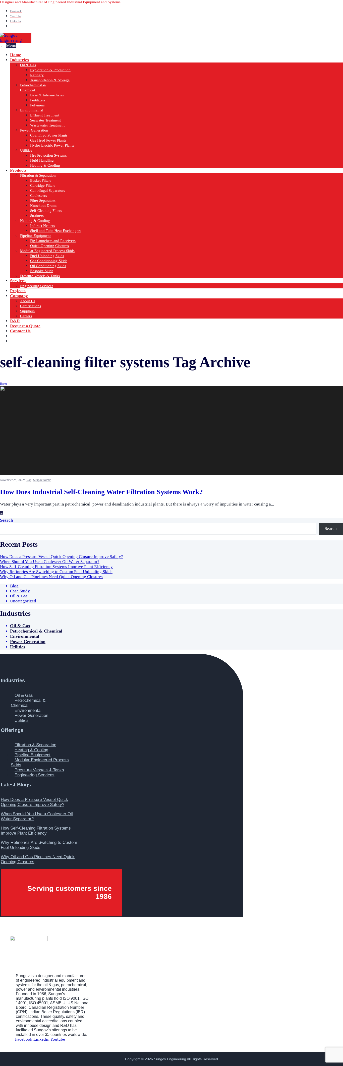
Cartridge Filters (42, 185)
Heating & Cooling (45, 165)
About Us (27, 301)
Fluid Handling (42, 160)
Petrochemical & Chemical (36, 631)
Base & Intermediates (47, 95)
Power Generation (34, 130)
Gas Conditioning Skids (48, 261)
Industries (19, 59)
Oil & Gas (28, 65)
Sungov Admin (42, 480)
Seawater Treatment (45, 120)
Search (6, 520)
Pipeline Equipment (35, 236)
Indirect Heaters (42, 226)
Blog (28, 480)
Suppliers (27, 311)
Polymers (37, 105)
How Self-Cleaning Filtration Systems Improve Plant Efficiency (56, 566)
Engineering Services (36, 286)
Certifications (30, 306)
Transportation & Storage (50, 80)
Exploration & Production (50, 70)
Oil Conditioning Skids (48, 266)
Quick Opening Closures (49, 246)
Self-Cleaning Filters (46, 211)
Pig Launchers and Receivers (53, 241)
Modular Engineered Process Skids (47, 251)
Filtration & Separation (38, 175)
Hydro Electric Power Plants (52, 145)
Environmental (31, 110)
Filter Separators (42, 201)
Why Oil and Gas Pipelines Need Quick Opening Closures (51, 576)
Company (19, 295)
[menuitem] (176, 112)
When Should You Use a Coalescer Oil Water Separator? (49, 561)
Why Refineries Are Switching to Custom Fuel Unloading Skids (56, 571)
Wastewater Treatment (47, 125)
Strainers (37, 216)
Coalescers (38, 196)
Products (18, 170)
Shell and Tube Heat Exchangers (55, 231)
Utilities (26, 150)
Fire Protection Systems (48, 155)
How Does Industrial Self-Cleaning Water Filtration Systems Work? (101, 492)
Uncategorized (23, 601)
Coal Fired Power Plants (49, 135)
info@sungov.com (35, 341)
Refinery (37, 75)
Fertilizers (37, 100)
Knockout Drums (43, 206)
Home (3, 384)
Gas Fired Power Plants (48, 140)
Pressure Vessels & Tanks (40, 276)
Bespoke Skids (41, 271)
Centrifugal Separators (47, 191)
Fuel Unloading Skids (47, 256)
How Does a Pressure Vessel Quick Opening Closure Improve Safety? (61, 556)
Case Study (20, 591)
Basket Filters (40, 180)
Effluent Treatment (44, 115)
